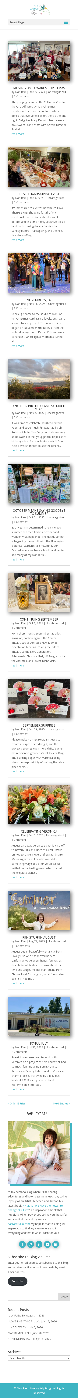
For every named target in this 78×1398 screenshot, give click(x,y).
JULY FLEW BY (16, 1315)
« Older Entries (17, 1103)
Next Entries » (61, 1103)
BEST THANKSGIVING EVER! (39, 194)
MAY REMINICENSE (20, 1333)
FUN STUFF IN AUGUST (39, 937)
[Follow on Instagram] (30, 1244)
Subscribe (17, 1281)
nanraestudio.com (19, 1224)
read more (18, 134)
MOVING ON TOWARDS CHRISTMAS (39, 88)
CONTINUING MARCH (21, 1339)
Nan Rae (20, 92)
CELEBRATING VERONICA (39, 831)
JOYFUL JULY (39, 1043)
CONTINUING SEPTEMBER (39, 619)
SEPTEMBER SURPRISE (39, 725)
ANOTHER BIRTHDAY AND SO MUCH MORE (39, 407)
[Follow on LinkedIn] (55, 1244)
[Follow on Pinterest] (39, 1244)
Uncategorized (57, 92)
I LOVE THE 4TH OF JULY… (24, 1321)
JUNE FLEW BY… (18, 1327)
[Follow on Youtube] (47, 1244)
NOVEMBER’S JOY (39, 300)
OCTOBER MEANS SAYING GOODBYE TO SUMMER (39, 512)
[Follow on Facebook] (22, 1244)
